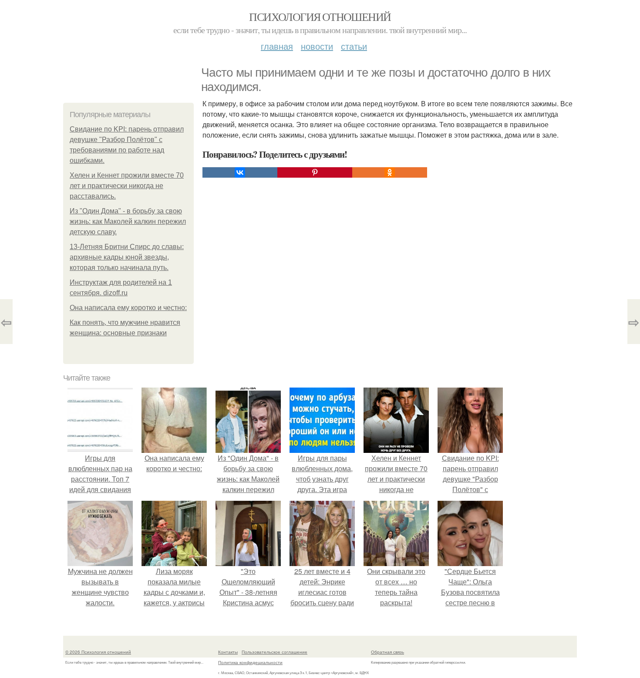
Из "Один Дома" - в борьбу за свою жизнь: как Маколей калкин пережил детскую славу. (128, 221)
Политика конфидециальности (250, 662)
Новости (317, 46)
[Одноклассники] (389, 172)
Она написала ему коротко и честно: (128, 307)
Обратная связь (387, 652)
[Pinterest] (314, 172)
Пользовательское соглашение (274, 652)
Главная (277, 46)
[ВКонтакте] (239, 172)
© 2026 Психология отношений (98, 652)
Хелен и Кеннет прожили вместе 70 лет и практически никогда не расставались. (127, 186)
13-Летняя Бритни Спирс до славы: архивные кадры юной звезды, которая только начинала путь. (127, 257)
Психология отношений (320, 16)
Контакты (228, 652)
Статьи (354, 46)
